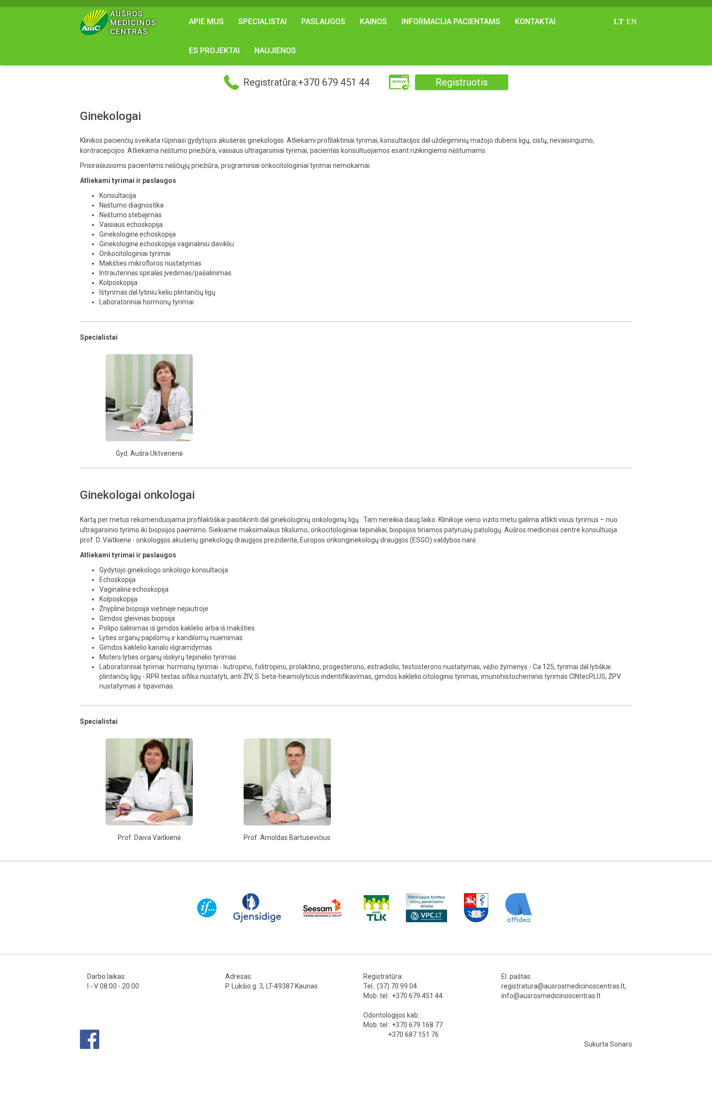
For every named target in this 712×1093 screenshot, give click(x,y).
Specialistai (262, 21)
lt (619, 21)
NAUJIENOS (275, 50)
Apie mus (206, 21)
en (631, 21)
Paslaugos (323, 21)
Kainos (373, 21)
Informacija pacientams (451, 21)
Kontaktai (535, 21)
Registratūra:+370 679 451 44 (306, 82)
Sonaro (621, 1044)
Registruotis (461, 82)
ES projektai (214, 50)
